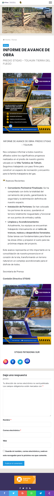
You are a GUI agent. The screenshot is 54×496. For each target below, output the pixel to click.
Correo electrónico (12, 430)
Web (5, 441)
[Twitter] (23, 488)
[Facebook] (20, 488)
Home (7, 40)
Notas (14, 40)
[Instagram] (26, 488)
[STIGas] (11, 2)
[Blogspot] (30, 488)
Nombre (7, 420)
